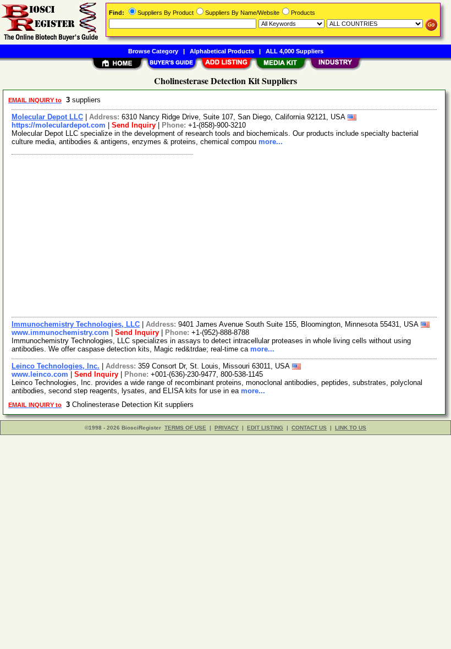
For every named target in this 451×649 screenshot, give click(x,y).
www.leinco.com (40, 374)
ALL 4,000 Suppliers (294, 51)
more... (270, 142)
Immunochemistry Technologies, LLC (76, 324)
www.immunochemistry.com (60, 332)
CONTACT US (309, 428)
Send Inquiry (134, 125)
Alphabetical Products (222, 51)
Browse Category (153, 51)
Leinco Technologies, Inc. (56, 366)
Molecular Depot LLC (47, 117)
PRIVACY (227, 428)
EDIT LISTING (265, 428)
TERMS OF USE (185, 428)
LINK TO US (350, 428)
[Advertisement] (224, 234)
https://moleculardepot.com (59, 125)
